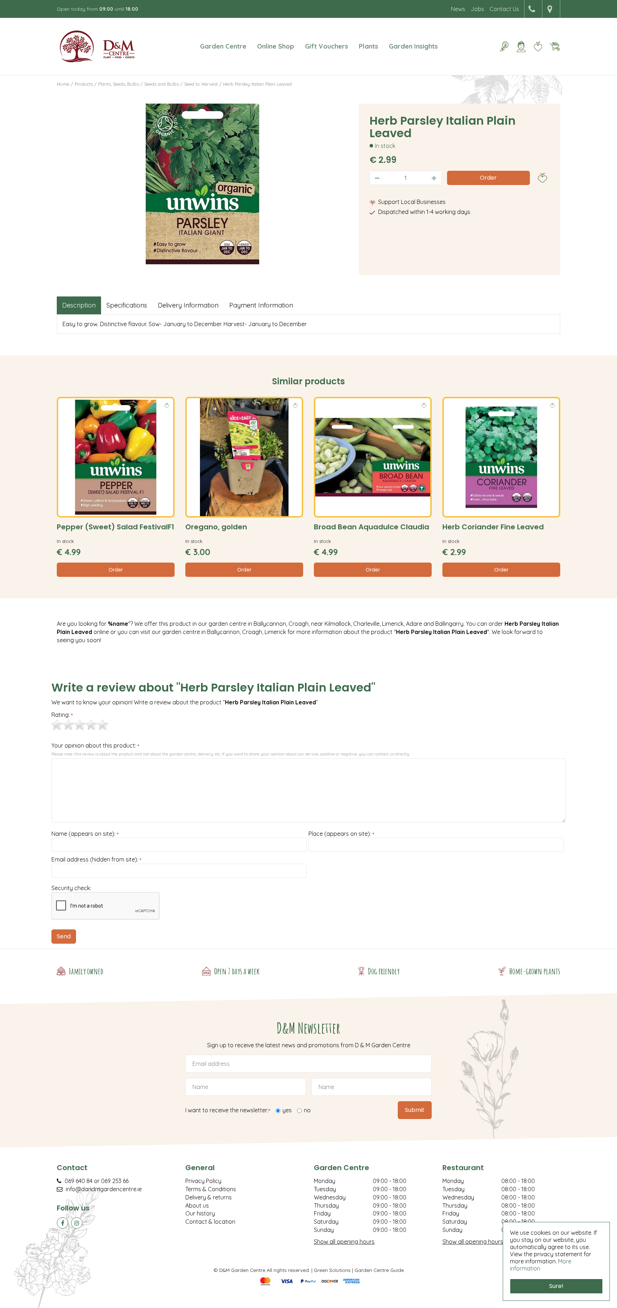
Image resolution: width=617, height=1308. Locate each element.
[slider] (80, 724)
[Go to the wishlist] (535, 46)
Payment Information (261, 305)
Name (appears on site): (85, 834)
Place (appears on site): (341, 834)
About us (197, 1205)
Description (79, 305)
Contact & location (210, 1221)
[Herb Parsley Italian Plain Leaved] (202, 184)
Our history (200, 1213)
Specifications (126, 305)
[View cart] (554, 46)
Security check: (71, 888)
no (307, 1110)
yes (287, 1110)
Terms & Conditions (210, 1189)
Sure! (556, 1286)
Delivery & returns (208, 1197)
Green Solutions (332, 1270)
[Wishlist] (537, 46)
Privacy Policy (203, 1180)
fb (62, 1223)
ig (76, 1223)
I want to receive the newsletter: (227, 1111)
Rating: (62, 715)
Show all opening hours (344, 1241)
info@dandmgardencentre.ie (104, 1189)
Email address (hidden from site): (96, 860)
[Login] (521, 46)
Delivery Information (188, 305)
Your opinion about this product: (95, 746)
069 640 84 (78, 1180)
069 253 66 (115, 1180)
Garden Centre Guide (379, 1270)
